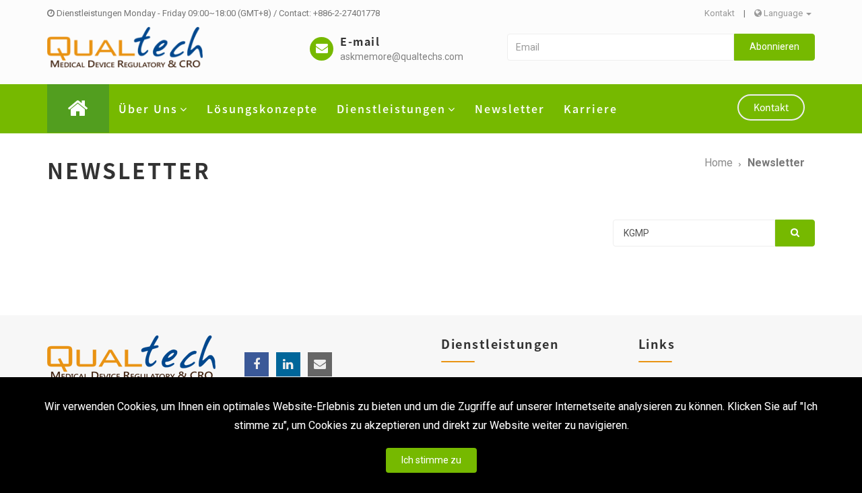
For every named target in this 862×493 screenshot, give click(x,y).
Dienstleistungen (391, 108)
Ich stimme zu (431, 460)
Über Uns (148, 108)
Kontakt (719, 13)
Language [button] (783, 13)
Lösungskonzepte (262, 108)
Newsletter (510, 108)
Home (718, 162)
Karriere (591, 108)
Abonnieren (774, 46)
